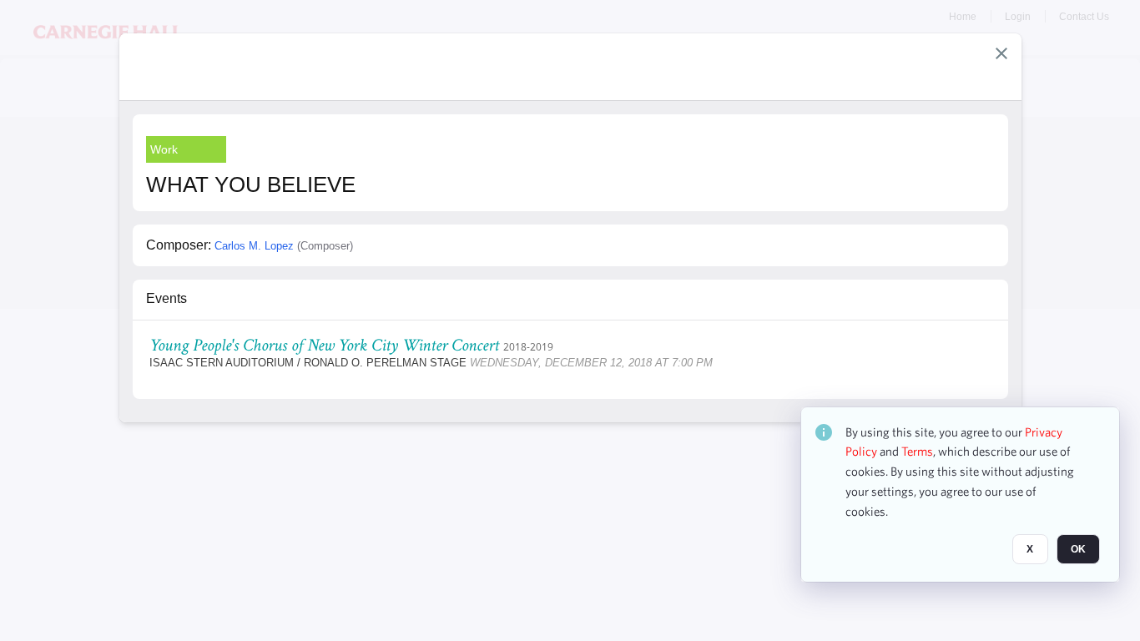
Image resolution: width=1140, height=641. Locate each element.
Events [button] (166, 298)
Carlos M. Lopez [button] (254, 246)
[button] (1001, 53)
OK (1078, 550)
